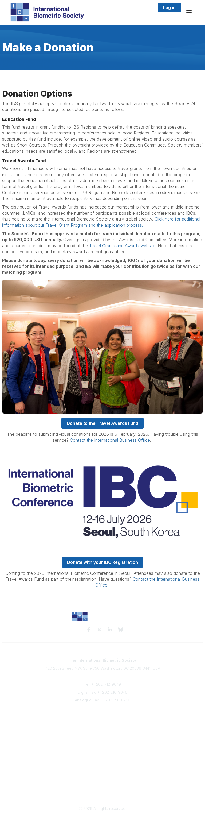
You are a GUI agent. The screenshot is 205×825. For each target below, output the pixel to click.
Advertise (102, 732)
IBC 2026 (102, 769)
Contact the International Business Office (110, 440)
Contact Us (102, 726)
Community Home (102, 758)
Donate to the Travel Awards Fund (102, 423)
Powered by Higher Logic (102, 818)
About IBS (102, 721)
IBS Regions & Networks (102, 764)
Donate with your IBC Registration (102, 562)
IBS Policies (102, 742)
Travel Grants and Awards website (122, 245)
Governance (103, 790)
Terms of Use (102, 785)
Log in (169, 7)
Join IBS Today (102, 716)
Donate (102, 737)
